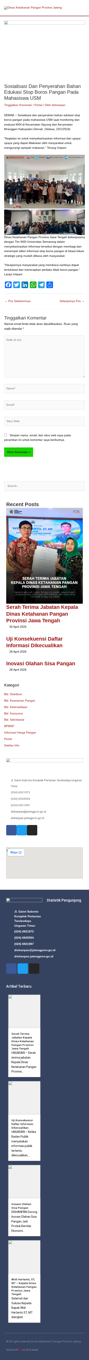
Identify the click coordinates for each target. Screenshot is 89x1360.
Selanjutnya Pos (72, 301)
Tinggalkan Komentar (18, 105)
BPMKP (9, 726)
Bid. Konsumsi (13, 713)
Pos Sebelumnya (17, 301)
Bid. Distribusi (13, 694)
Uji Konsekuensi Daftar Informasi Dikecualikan (22, 1124)
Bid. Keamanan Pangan (19, 700)
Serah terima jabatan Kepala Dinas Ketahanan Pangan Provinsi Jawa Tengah (42, 613)
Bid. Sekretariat (14, 719)
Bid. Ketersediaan (15, 707)
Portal (8, 739)
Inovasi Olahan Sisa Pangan (40, 663)
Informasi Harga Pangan (20, 732)
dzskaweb (32, 1349)
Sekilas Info (11, 745)
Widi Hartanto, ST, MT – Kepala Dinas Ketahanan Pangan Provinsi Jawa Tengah (24, 1287)
